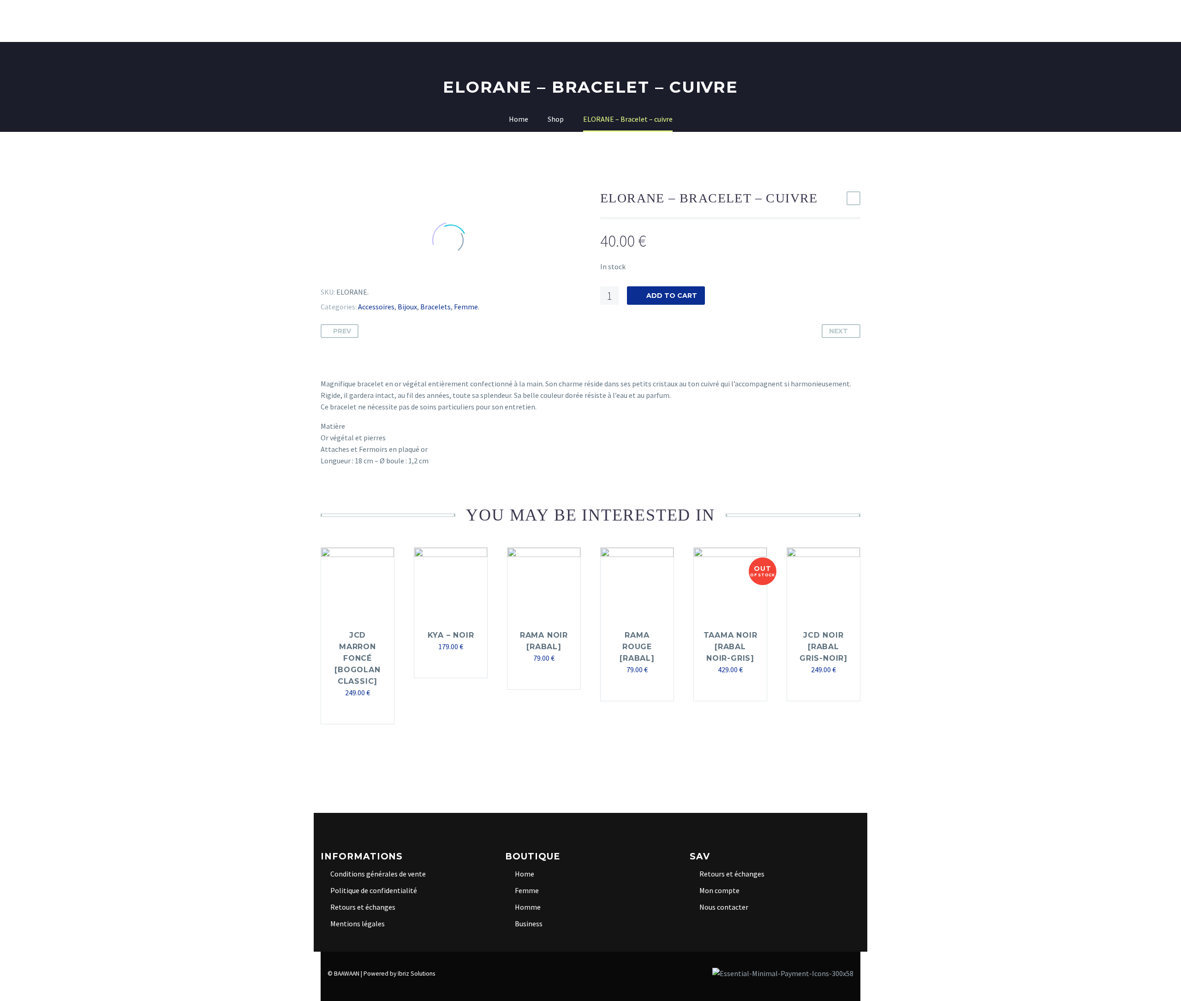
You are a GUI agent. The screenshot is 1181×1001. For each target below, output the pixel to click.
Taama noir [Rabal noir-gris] (731, 647)
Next (838, 331)
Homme (642, 21)
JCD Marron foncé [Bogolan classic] (357, 658)
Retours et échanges (362, 907)
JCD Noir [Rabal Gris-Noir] (823, 647)
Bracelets (435, 306)
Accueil (344, 21)
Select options (539, 676)
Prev (342, 331)
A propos (394, 21)
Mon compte (719, 890)
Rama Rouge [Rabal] (637, 647)
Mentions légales (357, 923)
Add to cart (671, 295)
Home (440, 21)
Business (690, 21)
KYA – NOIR (451, 635)
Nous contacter (723, 907)
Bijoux (407, 306)
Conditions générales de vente (378, 873)
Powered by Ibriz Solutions (399, 973)
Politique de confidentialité (373, 890)
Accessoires (376, 306)
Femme (601, 21)
